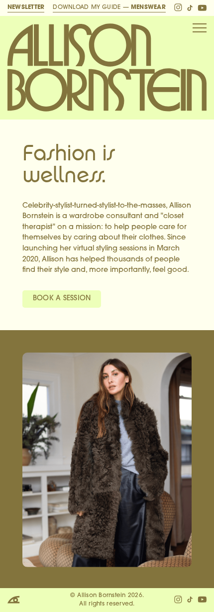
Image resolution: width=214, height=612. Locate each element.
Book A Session (62, 298)
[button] (200, 27)
